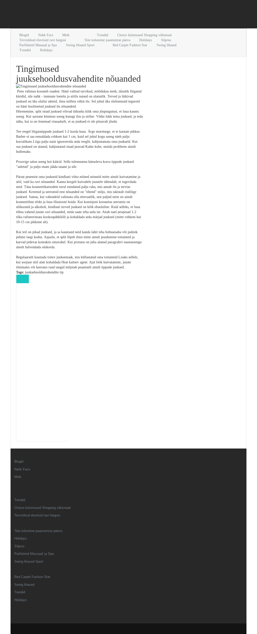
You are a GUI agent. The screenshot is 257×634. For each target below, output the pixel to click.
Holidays (145, 40)
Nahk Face (45, 35)
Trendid (102, 35)
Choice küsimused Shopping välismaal (144, 35)
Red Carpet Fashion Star (130, 45)
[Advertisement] (69, 15)
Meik (66, 35)
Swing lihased (166, 45)
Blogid (24, 35)
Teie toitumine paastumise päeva (107, 40)
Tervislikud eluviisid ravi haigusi (42, 40)
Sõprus (166, 40)
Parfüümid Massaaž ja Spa (38, 45)
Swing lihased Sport (80, 45)
